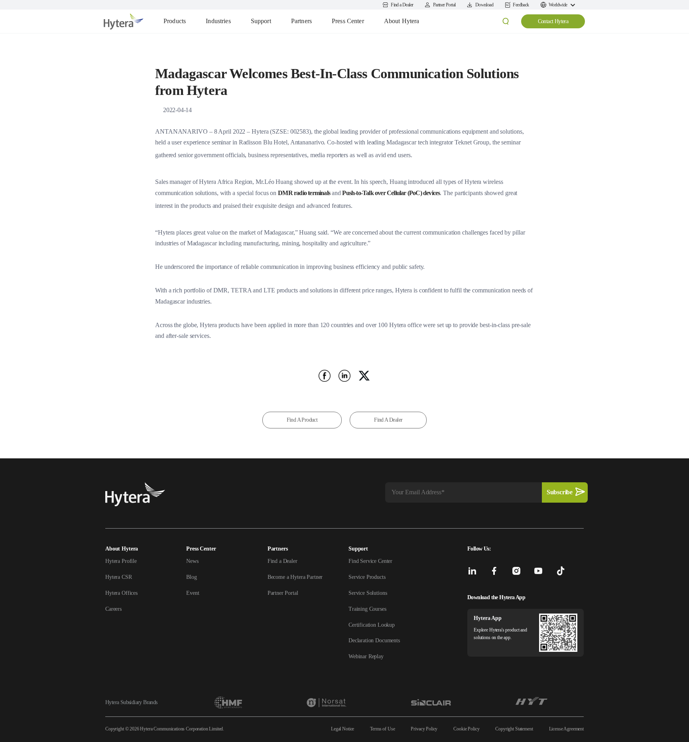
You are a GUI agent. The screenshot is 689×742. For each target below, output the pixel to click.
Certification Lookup (371, 625)
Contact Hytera (553, 21)
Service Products (367, 577)
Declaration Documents (374, 640)
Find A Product (302, 420)
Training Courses (367, 609)
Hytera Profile (121, 561)
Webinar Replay (366, 656)
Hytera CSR (118, 577)
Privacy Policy (424, 729)
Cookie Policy (466, 729)
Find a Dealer (282, 561)
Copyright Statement (514, 729)
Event (192, 593)
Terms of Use (382, 729)
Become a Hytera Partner (295, 577)
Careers (113, 609)
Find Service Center (370, 561)
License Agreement (566, 729)
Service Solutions (367, 593)
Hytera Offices (121, 593)
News (192, 561)
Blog (191, 577)
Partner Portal (283, 593)
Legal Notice (342, 729)
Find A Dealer (388, 420)
